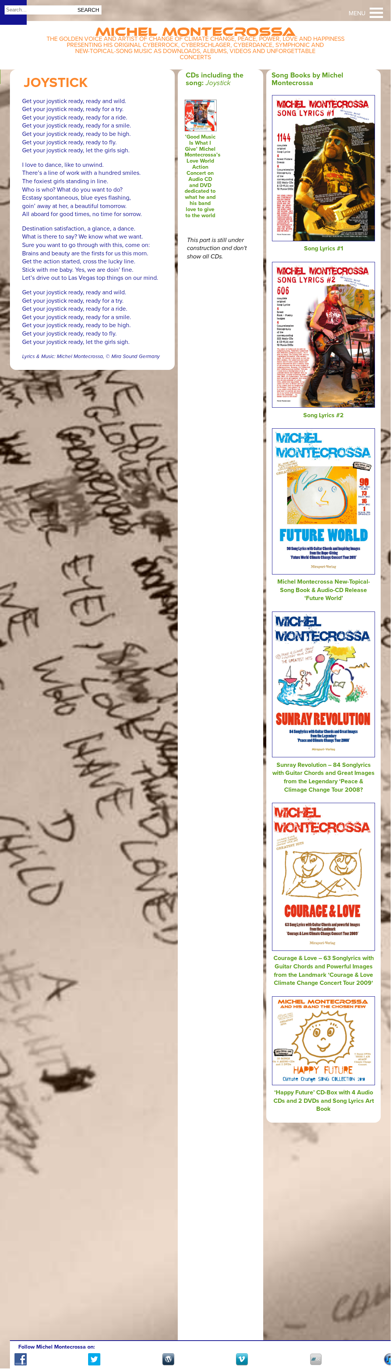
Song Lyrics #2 (323, 415)
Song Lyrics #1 (323, 248)
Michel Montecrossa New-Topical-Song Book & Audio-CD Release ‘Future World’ (323, 590)
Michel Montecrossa (195, 29)
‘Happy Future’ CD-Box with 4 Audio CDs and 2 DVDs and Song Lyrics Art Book (324, 1101)
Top (375, 1340)
